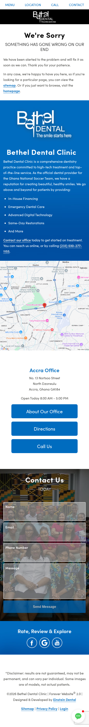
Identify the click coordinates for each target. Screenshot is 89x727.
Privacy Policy (46, 708)
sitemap (9, 85)
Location (33, 4)
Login (64, 708)
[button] (78, 716)
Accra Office (44, 370)
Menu (10, 4)
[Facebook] (32, 643)
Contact (76, 4)
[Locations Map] (44, 305)
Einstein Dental (64, 699)
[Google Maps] (44, 643)
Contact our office (17, 240)
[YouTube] (57, 643)
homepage (11, 90)
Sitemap (27, 708)
